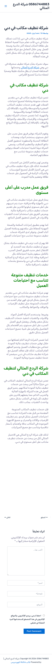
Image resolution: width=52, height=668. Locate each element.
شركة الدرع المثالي (30, 67)
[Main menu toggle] (6, 6)
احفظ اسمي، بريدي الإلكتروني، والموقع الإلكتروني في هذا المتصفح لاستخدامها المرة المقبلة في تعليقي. (27, 619)
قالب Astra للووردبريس (20, 662)
